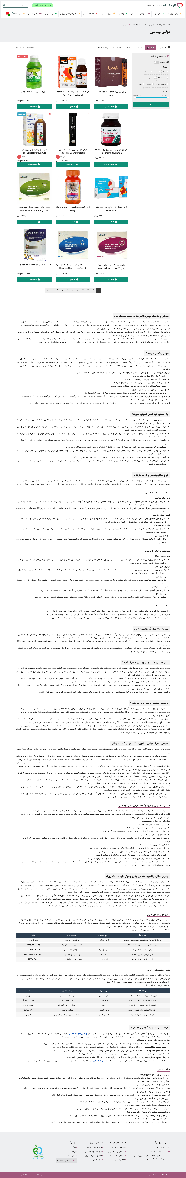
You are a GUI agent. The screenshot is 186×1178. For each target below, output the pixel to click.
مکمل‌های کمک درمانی (139, 13)
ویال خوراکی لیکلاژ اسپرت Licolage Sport (111, 93)
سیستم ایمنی (49, 13)
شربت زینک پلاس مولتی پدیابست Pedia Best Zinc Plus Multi (72, 93)
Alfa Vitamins (162, 78)
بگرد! (151, 104)
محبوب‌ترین (116, 47)
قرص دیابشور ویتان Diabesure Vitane (34, 264)
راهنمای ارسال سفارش (116, 1151)
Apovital (150, 78)
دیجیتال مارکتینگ (164, 1175)
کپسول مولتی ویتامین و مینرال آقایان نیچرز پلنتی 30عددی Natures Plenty (73, 266)
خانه (169, 24)
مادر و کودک (18, 13)
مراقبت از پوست (173, 13)
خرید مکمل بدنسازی (94, 1147)
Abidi (156, 71)
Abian (164, 71)
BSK (140, 84)
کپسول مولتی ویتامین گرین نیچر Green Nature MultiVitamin (111, 151)
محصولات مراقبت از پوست (92, 1155)
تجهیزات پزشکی (107, 13)
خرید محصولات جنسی (93, 1151)
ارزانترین (139, 47)
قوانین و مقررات (119, 1159)
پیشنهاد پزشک (102, 47)
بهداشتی (121, 13)
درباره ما (73, 1151)
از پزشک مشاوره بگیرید (41, 5)
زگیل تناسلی (97, 1159)
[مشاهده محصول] (111, 72)
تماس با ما (72, 1155)
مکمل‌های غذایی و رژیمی (69, 13)
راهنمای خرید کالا (118, 1147)
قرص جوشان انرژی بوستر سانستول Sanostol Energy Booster (73, 151)
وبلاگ (74, 1147)
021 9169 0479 (159, 1147)
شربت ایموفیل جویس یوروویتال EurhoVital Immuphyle (34, 151)
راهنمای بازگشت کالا (117, 1155)
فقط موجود (164, 62)
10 (52, 290)
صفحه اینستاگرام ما (64, 1160)
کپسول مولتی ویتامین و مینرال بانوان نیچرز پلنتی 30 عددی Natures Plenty (111, 266)
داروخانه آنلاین (98, 1060)
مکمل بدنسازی (33, 13)
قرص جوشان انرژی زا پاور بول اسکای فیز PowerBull (111, 209)
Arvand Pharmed (161, 84)
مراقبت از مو (157, 13)
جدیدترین (150, 47)
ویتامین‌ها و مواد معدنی (138, 24)
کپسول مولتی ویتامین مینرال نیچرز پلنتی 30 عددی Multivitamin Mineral (34, 209)
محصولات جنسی (89, 13)
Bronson (149, 84)
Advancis (147, 71)
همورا (150, 1175)
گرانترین (128, 47)
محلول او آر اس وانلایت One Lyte (34, 91)
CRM (155, 1175)
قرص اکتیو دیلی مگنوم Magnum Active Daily (73, 209)
